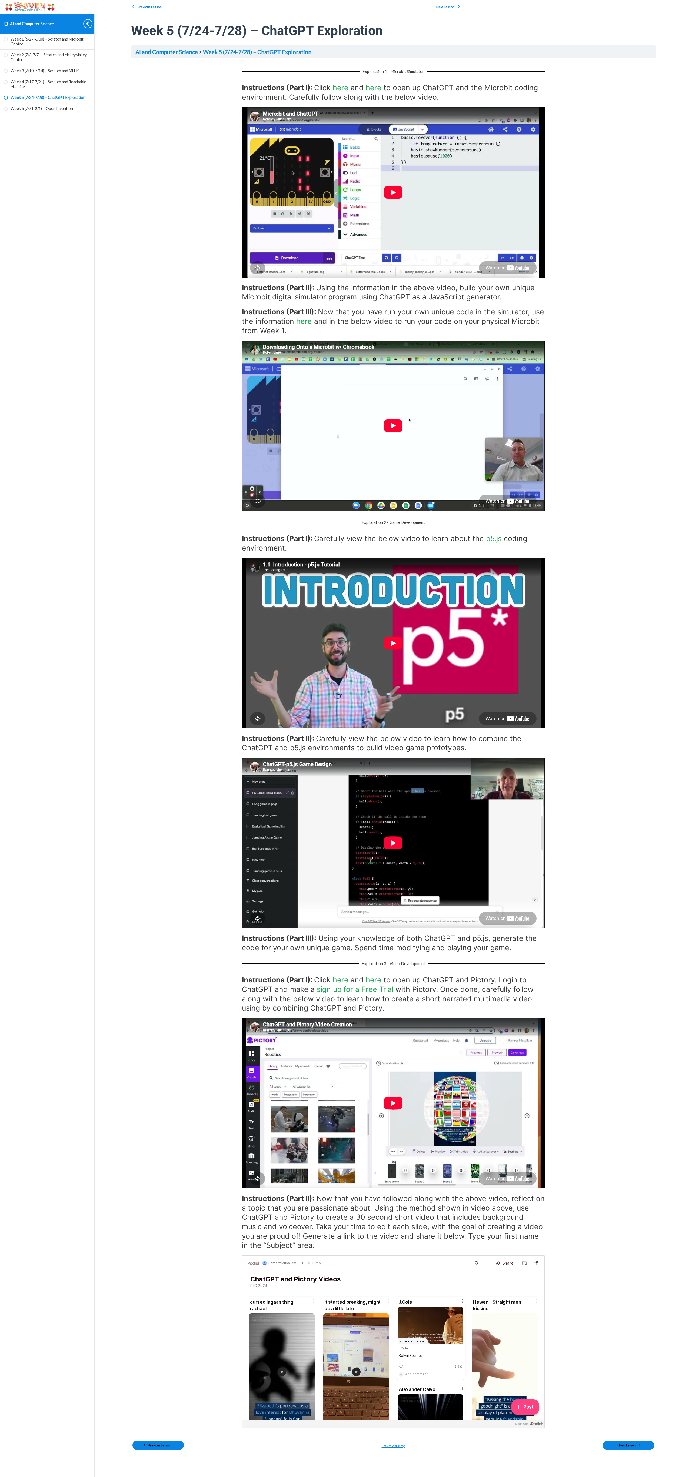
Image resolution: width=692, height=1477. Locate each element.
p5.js (494, 538)
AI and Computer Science (32, 23)
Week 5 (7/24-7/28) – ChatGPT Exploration (257, 51)
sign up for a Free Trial (355, 989)
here (340, 87)
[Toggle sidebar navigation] (83, 24)
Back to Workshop (393, 1446)
